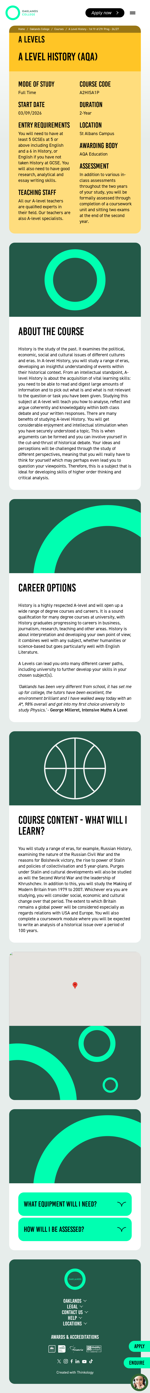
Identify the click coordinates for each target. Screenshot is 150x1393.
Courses (59, 29)
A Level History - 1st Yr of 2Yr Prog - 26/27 (94, 29)
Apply (139, 1346)
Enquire (137, 1363)
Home (21, 29)
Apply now (101, 13)
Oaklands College (39, 29)
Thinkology (85, 1372)
